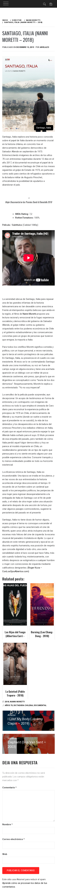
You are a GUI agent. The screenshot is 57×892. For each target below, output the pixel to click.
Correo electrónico (13, 839)
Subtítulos (17, 225)
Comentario (9, 787)
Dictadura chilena (23, 705)
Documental (40, 705)
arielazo (44, 47)
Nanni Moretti (29, 313)
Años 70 (9, 705)
